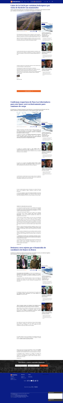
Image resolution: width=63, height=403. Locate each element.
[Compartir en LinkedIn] (36, 31)
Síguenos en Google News (13, 379)
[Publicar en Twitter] (32, 31)
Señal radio (38, 1)
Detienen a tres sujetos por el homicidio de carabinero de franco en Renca (47, 52)
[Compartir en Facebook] (33, 31)
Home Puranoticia (30, 376)
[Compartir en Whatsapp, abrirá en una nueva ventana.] (35, 31)
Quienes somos (23, 376)
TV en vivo (32, 1)
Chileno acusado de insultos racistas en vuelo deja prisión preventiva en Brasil (47, 69)
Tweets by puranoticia (45, 374)
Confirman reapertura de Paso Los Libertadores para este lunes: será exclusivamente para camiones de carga (46, 34)
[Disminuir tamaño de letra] (45, 1)
